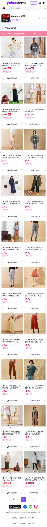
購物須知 (31, 518)
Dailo (43, 33)
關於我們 (23, 518)
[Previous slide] (2, 47)
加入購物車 (13, 78)
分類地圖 (31, 523)
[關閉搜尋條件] (6, 8)
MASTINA (36, 33)
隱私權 (23, 523)
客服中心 (14, 518)
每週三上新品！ (11, 27)
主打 (3, 33)
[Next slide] (21, 47)
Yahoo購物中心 (16, 3)
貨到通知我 (35, 78)
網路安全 (16, 523)
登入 (33, 3)
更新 (39, 512)
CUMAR (30, 33)
